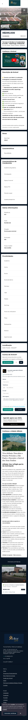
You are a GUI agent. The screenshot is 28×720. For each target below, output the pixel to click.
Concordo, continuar (10, 713)
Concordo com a (14, 406)
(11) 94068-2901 (8, 374)
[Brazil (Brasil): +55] (4, 387)
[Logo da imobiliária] (14, 639)
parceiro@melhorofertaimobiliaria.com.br (14, 376)
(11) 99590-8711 (9, 656)
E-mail (20, 409)
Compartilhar (8, 362)
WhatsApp (8, 409)
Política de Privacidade (19, 406)
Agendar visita (14, 424)
